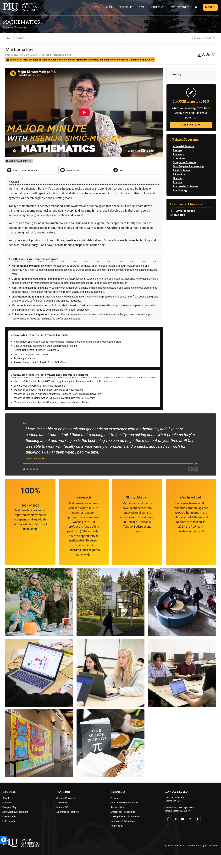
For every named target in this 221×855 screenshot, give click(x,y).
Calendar (7, 802)
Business (178, 154)
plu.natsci (179, 214)
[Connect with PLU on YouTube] (182, 819)
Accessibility (117, 807)
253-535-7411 (171, 807)
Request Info (179, 7)
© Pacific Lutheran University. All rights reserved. (192, 845)
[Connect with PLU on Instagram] (175, 819)
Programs (125, 7)
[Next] (195, 469)
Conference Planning (67, 811)
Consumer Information (122, 821)
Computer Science (184, 162)
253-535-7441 (186, 811)
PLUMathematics (184, 210)
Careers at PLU (10, 816)
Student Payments (66, 798)
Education (179, 174)
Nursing (177, 178)
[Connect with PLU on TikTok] (197, 819)
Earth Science (181, 170)
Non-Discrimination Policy (124, 802)
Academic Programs (14, 27)
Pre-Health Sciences (185, 186)
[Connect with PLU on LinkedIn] (190, 819)
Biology (177, 150)
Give (141, 7)
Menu (208, 7)
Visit (109, 7)
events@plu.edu (186, 807)
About (5, 798)
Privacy (114, 798)
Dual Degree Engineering (188, 166)
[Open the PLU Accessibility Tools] (3, 840)
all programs (16, 38)
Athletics (157, 7)
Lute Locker (8, 821)
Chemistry (179, 158)
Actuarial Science (183, 146)
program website (202, 38)
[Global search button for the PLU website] (196, 7)
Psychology (180, 190)
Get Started (190, 124)
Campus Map (9, 807)
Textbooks (62, 802)
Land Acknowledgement (15, 811)
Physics (177, 182)
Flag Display (116, 825)
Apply (95, 7)
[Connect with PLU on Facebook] (168, 819)
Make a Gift (62, 807)
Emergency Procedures (122, 811)
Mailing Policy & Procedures (125, 816)
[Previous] (190, 469)
